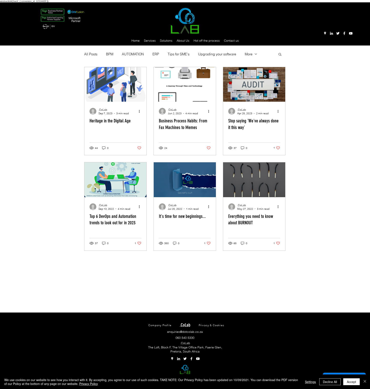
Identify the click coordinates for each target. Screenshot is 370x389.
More (248, 54)
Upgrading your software (217, 54)
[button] (150, 40)
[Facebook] (344, 33)
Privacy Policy (88, 384)
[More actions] (140, 111)
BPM (109, 54)
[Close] (364, 382)
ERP (155, 54)
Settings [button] (310, 382)
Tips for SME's (178, 54)
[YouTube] (351, 33)
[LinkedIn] (331, 33)
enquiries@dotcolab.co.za (185, 332)
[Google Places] (325, 33)
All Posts (90, 54)
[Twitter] (338, 33)
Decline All (330, 382)
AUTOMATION (133, 54)
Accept (351, 382)
